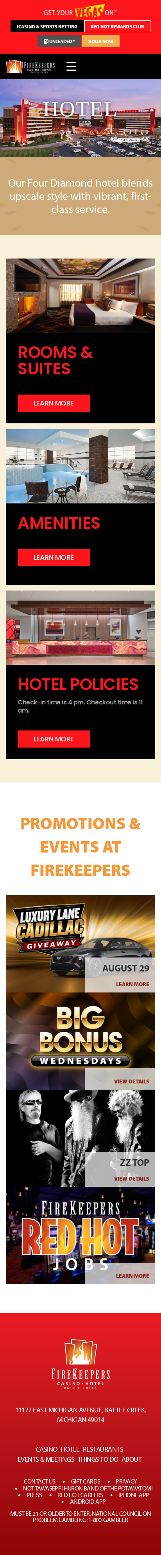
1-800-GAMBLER (108, 1520)
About (131, 1459)
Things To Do (98, 1459)
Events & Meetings (46, 1459)
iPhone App (133, 1495)
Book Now (100, 41)
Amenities (59, 523)
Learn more (54, 403)
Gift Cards (85, 1481)
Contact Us (39, 1481)
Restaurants (103, 1449)
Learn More (132, 984)
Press (34, 1495)
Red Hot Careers (80, 1495)
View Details (131, 1081)
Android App (88, 1502)
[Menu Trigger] (71, 66)
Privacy (126, 1481)
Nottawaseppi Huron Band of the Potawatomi (87, 1488)
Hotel (70, 1449)
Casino (46, 1449)
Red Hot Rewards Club (117, 27)
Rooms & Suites (55, 360)
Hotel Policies (78, 684)
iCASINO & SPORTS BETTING (47, 27)
